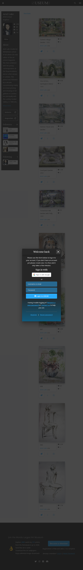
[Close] (58, 251)
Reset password (46, 315)
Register (33, 315)
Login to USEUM (42, 296)
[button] (41, 275)
